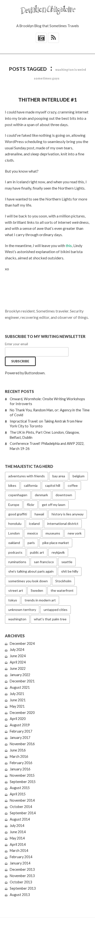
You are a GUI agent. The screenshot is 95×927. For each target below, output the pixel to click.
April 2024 (18, 662)
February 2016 (21, 763)
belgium (79, 476)
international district (62, 523)
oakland (14, 543)
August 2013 (20, 895)
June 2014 (18, 832)
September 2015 (23, 782)
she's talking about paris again (31, 571)
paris (31, 543)
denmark (41, 495)
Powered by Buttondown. (25, 373)
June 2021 (18, 700)
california (31, 485)
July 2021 (17, 694)
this (69, 245)
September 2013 (23, 888)
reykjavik (58, 552)
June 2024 (18, 656)
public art (37, 552)
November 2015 (22, 775)
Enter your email (16, 344)
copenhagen (17, 495)
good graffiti (17, 514)
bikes (12, 485)
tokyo (12, 600)
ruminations (17, 562)
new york (75, 533)
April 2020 (18, 719)
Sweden (37, 590)
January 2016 (20, 769)
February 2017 (21, 731)
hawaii (39, 514)
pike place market (55, 543)
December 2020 (22, 713)
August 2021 (20, 687)
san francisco (44, 562)
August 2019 (20, 725)
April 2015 (18, 794)
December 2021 (22, 681)
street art (15, 590)
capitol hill (52, 485)
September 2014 (23, 813)
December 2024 (22, 643)
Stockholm (63, 581)
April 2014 (18, 844)
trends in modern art (40, 600)
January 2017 (20, 737)
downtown (64, 495)
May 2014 (17, 838)
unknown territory (22, 609)
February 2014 (21, 857)
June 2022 (18, 668)
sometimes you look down (28, 581)
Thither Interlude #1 (47, 99)
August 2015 (20, 788)
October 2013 (21, 882)
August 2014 (20, 819)
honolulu (14, 523)
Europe (13, 505)
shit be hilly (69, 571)
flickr (30, 505)
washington (17, 619)
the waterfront (62, 590)
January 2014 (20, 863)
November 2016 (22, 744)
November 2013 (22, 876)
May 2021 (17, 706)
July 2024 (17, 649)
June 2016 (18, 750)
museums (53, 533)
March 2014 (19, 850)
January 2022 (20, 675)
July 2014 (17, 825)
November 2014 (22, 800)
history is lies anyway (68, 514)
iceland (34, 523)
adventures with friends (26, 476)
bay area (58, 476)
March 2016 (19, 756)
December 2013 (22, 869)
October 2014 (21, 807)
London (14, 533)
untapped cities (55, 609)
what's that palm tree (50, 619)
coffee (73, 485)
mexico (32, 533)
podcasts (15, 552)
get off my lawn (53, 505)
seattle (66, 562)
